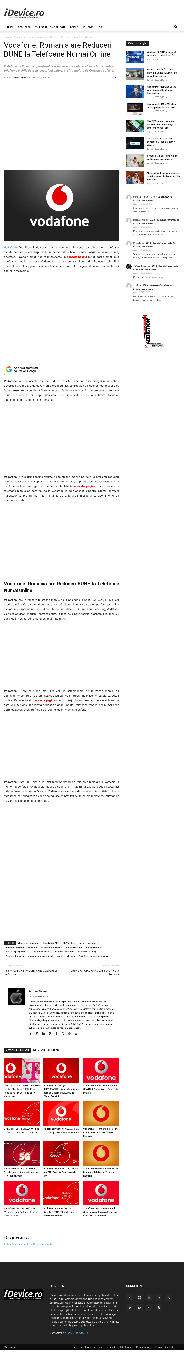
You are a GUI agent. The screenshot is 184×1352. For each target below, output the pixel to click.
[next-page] (12, 1222)
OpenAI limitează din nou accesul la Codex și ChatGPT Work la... (162, 141)
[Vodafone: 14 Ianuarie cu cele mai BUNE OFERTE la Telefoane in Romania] (101, 1113)
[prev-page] (6, 1222)
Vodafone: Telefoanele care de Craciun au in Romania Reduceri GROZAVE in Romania (100, 1212)
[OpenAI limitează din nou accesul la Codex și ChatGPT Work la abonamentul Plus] (135, 143)
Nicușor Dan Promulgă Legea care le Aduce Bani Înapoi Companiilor (161, 90)
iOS (100, 27)
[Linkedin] (45, 1034)
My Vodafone (69, 943)
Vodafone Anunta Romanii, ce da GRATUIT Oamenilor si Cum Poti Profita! (100, 1089)
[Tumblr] (58, 1034)
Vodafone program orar (17, 951)
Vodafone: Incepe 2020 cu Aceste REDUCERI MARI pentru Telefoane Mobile (60, 1212)
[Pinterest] (51, 1034)
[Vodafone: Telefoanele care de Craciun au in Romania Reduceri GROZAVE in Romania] (101, 1193)
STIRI (9, 27)
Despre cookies (144, 1346)
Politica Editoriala (93, 1346)
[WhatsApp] (139, 1307)
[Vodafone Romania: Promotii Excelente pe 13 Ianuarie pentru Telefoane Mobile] (22, 1153)
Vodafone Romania (15, 956)
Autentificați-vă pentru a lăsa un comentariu (29, 1244)
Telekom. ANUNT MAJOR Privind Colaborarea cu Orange (31, 972)
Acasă (7, 36)
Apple (74, 27)
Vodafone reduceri (41, 951)
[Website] (71, 1034)
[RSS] (158, 1297)
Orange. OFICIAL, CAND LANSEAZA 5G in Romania (95, 972)
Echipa (158, 1346)
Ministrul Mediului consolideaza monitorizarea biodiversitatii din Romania (163, 176)
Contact (169, 1346)
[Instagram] (38, 1034)
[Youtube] (77, 1034)
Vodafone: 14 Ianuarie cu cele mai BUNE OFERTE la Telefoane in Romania (101, 1132)
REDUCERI (24, 27)
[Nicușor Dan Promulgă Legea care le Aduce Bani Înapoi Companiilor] (135, 91)
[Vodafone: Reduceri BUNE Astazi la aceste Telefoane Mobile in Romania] (101, 1153)
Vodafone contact (94, 947)
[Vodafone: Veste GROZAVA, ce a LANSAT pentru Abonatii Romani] (61, 1113)
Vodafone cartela (74, 947)
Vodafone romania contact (40, 956)
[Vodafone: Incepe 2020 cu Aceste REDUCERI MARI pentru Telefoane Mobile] (61, 1193)
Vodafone (18, 36)
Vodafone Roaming (87, 951)
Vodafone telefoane (66, 956)
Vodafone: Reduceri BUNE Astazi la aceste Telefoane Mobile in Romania (100, 1172)
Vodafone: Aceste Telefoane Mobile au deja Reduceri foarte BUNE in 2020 (20, 1212)
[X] (64, 1034)
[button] (175, 27)
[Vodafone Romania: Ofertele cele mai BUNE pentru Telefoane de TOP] (61, 1153)
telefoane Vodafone (15, 947)
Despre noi (76, 1346)
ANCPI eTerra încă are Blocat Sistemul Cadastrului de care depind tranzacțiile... (162, 72)
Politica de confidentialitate (119, 1346)
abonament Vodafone (28, 943)
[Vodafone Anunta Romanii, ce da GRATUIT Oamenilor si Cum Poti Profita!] (101, 1070)
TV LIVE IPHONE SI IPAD (50, 27)
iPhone (88, 27)
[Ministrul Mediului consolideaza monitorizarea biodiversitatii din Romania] (135, 177)
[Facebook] (32, 1034)
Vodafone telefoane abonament (94, 956)
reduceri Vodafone (88, 943)
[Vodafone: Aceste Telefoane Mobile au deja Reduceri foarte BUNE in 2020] (22, 1193)
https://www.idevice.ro (39, 996)
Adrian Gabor (19, 77)
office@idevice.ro (77, 1333)
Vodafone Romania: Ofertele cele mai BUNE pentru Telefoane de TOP (61, 1172)
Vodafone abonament (51, 947)
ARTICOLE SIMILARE (17, 1050)
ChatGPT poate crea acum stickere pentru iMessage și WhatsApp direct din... (161, 124)
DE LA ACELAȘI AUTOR (46, 1050)
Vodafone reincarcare (64, 951)
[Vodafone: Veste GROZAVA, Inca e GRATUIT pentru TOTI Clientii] (22, 1113)
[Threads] (158, 1307)
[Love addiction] (153, 349)
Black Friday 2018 (51, 943)
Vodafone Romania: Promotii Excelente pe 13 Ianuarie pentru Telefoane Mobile (21, 1172)
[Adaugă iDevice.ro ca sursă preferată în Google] (61, 369)
